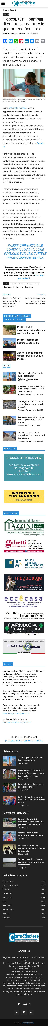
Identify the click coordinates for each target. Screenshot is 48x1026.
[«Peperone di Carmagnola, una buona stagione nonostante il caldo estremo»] (9, 389)
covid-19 (13, 284)
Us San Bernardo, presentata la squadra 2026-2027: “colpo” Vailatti (31, 800)
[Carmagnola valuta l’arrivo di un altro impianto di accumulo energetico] (9, 404)
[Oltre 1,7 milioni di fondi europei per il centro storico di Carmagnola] (9, 436)
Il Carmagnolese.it (27, 1023)
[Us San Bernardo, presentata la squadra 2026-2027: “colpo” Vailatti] (9, 800)
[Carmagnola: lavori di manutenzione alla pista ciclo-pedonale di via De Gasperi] (9, 822)
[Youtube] (31, 1012)
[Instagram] (24, 1012)
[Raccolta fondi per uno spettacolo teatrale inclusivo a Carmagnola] (9, 849)
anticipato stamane (18, 108)
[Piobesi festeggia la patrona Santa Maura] (9, 343)
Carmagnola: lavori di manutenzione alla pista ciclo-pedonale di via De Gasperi (31, 822)
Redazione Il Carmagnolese (15, 33)
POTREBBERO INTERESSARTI (16, 316)
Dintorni (13, 10)
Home (5, 10)
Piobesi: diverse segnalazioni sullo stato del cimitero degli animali (31, 329)
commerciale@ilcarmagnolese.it (17, 722)
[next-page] (8, 366)
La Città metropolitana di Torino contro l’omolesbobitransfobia (35, 301)
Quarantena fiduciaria (11, 287)
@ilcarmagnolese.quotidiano (24, 740)
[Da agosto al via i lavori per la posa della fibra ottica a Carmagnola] (9, 787)
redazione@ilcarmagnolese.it (16, 713)
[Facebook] (16, 1012)
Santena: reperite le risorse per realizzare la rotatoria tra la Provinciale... (31, 862)
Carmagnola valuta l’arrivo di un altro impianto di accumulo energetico (31, 404)
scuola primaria (27, 287)
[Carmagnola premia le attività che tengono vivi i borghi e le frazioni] (9, 420)
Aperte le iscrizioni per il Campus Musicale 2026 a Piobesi (30, 355)
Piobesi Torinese (33, 284)
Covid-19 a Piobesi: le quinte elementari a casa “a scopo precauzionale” (12, 302)
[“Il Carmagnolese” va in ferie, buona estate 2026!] (9, 376)
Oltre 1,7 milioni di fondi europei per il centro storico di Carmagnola (31, 435)
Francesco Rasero (24, 394)
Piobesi (21, 284)
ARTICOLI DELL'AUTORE (14, 320)
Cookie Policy (31, 971)
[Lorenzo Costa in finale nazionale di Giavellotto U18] (9, 836)
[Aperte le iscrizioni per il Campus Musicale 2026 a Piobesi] (9, 356)
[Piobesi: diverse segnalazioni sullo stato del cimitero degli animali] (9, 330)
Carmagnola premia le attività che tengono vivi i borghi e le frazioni (31, 420)
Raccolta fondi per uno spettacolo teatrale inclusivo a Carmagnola (31, 848)
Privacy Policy (17, 971)
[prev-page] (4, 366)
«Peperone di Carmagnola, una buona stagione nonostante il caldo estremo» (31, 388)
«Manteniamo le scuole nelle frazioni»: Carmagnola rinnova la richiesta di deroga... (31, 773)
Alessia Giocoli (23, 425)
